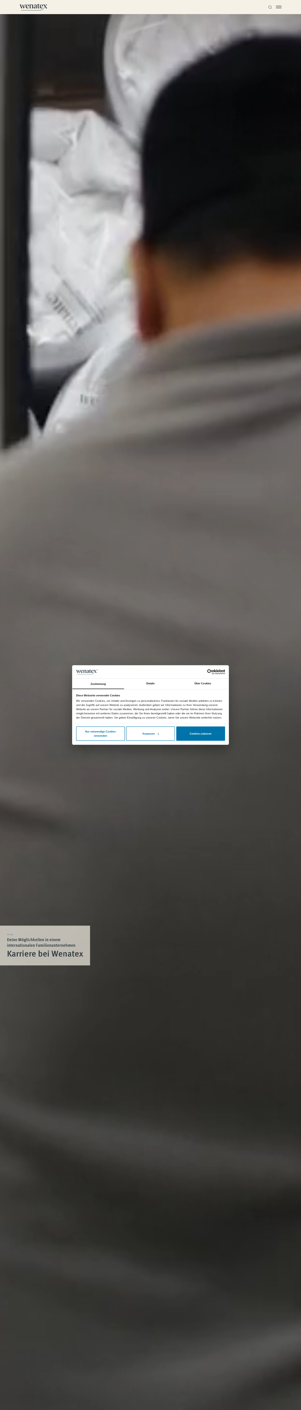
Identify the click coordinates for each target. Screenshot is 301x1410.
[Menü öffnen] (278, 7)
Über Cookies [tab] (202, 683)
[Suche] (270, 7)
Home (10, 934)
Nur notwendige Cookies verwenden (100, 733)
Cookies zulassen (200, 733)
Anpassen (148, 733)
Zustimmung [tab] (98, 683)
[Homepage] (33, 6)
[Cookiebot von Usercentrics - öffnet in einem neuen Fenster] (210, 671)
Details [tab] (150, 683)
